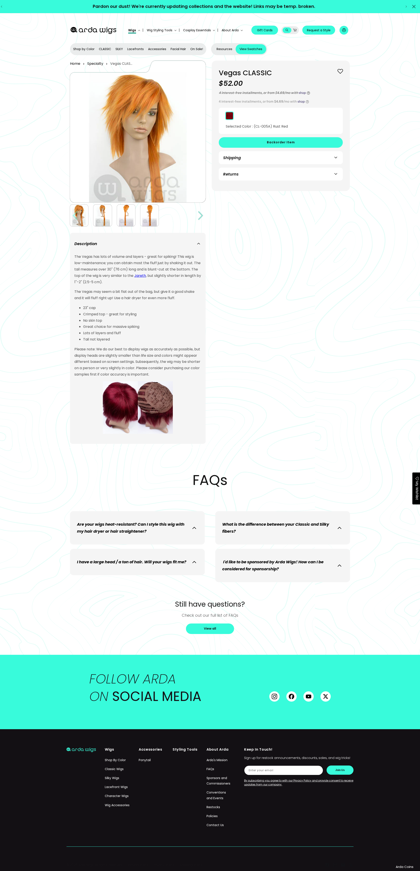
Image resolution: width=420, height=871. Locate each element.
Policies (212, 816)
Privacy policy (164, 865)
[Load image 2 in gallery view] (102, 215)
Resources (224, 49)
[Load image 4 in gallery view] (149, 215)
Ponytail (145, 760)
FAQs (210, 769)
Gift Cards (265, 30)
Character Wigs (117, 796)
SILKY (119, 49)
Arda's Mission (217, 760)
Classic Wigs (114, 769)
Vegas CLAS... (121, 63)
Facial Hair (178, 49)
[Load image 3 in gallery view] (126, 215)
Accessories (157, 49)
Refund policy (138, 865)
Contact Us (215, 825)
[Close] (414, 6)
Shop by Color (83, 49)
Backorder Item (281, 142)
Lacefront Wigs (116, 787)
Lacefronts (135, 49)
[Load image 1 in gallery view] (79, 215)
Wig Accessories (117, 805)
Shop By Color (115, 760)
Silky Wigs (112, 778)
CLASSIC (105, 49)
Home (75, 63)
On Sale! (196, 49)
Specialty (95, 63)
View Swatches (251, 49)
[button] (134, 30)
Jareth (140, 275)
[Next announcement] (406, 6)
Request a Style (319, 30)
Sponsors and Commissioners (218, 781)
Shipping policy (191, 865)
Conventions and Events (216, 795)
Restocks (213, 807)
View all (210, 628)
